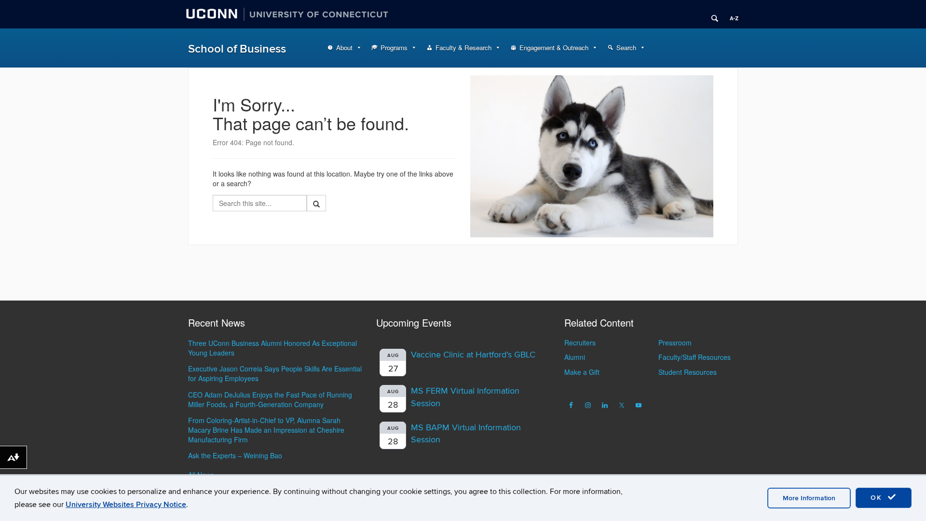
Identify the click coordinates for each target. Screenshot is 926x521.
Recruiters (580, 342)
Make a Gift (581, 372)
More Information (809, 498)
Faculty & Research (463, 47)
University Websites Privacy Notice (126, 504)
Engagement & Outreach (553, 47)
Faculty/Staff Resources (694, 357)
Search (626, 47)
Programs (394, 47)
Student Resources (687, 372)
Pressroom (675, 342)
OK (878, 498)
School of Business (237, 49)
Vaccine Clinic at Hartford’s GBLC (473, 355)
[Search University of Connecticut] (711, 14)
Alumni (574, 357)
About (344, 47)
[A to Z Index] (730, 14)
